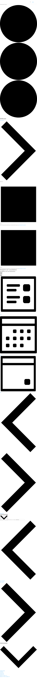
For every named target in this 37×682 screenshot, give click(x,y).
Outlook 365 (2, 673)
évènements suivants (22, 268)
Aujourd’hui (2, 513)
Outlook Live (2, 674)
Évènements (2, 120)
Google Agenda (2, 670)
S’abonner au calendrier (3, 643)
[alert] (18, 204)
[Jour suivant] (18, 512)
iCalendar (1, 671)
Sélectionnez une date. (12, 519)
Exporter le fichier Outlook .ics (5, 676)
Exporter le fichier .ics (3, 675)
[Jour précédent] (18, 452)
